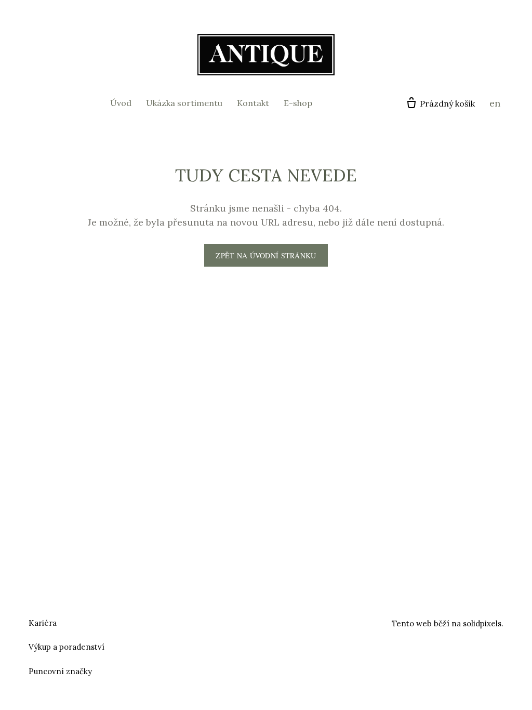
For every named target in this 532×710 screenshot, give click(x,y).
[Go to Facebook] (253, 621)
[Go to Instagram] (278, 621)
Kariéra (43, 623)
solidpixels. (483, 623)
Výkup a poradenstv (65, 647)
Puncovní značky (60, 671)
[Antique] (266, 54)
